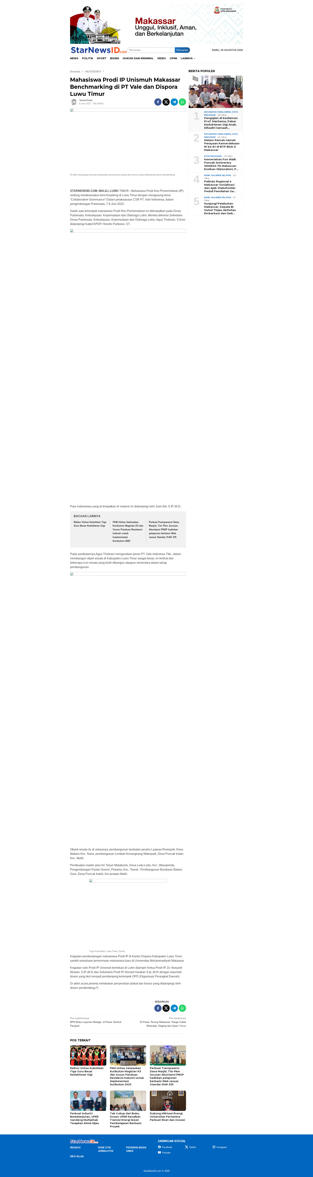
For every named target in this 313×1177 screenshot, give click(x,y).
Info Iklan (77, 1156)
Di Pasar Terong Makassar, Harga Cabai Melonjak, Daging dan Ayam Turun (163, 1022)
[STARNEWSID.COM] (98, 49)
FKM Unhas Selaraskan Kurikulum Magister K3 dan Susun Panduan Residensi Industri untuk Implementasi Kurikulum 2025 (127, 1076)
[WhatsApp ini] (182, 102)
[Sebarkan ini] (158, 102)
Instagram (221, 1147)
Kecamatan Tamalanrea (217, 112)
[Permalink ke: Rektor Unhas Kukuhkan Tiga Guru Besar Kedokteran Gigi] (88, 1055)
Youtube (166, 1152)
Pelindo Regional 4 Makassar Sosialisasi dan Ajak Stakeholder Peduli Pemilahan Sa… (220, 186)
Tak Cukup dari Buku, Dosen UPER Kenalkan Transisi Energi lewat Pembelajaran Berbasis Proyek (125, 1120)
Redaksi (75, 1147)
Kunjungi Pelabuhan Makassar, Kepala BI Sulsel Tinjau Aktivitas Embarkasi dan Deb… (220, 208)
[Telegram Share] (174, 102)
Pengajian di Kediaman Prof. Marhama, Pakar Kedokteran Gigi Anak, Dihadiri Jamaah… (221, 123)
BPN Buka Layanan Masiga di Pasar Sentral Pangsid (95, 1022)
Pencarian (182, 50)
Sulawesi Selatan (221, 175)
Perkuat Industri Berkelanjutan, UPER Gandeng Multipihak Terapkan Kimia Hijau (84, 1118)
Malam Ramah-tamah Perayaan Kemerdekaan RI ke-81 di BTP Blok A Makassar (221, 145)
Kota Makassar (213, 156)
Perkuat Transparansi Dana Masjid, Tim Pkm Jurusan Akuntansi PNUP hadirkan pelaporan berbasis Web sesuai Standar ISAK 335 (164, 530)
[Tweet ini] (166, 102)
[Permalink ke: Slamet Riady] (73, 101)
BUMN (207, 175)
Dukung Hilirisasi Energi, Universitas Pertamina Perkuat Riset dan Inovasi (167, 1117)
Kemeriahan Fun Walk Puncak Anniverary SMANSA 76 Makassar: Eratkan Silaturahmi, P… (221, 164)
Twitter (192, 1147)
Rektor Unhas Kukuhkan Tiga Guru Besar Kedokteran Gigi (87, 1071)
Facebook (167, 1147)
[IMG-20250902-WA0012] (156, 23)
